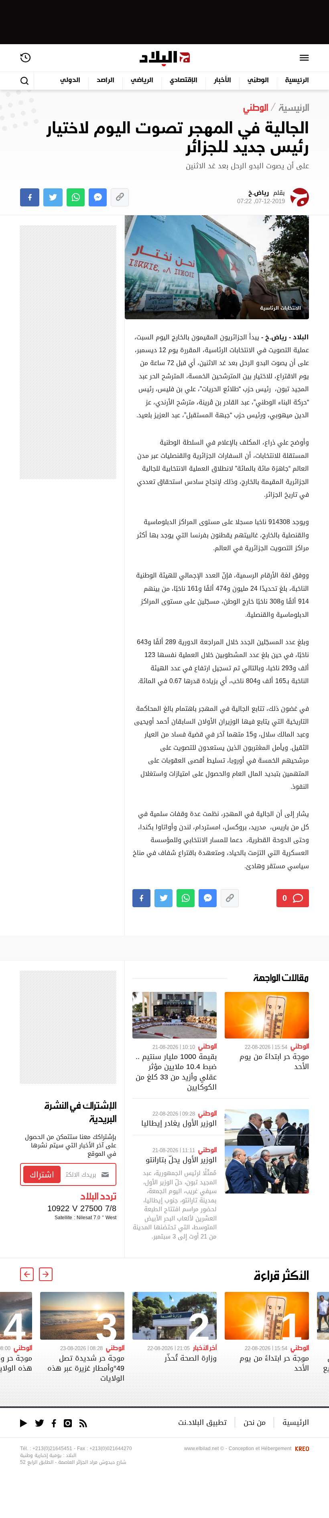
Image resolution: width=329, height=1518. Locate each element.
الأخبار (222, 80)
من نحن (255, 1422)
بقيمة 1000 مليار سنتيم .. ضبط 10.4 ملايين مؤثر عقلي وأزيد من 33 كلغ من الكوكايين (176, 1072)
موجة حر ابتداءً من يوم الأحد (274, 1061)
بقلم (261, 197)
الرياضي (142, 80)
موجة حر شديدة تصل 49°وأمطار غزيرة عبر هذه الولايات (85, 1368)
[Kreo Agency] (301, 1448)
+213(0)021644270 (110, 1448)
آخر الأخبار (205, 1347)
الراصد (105, 80)
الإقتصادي (183, 80)
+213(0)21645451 (52, 1448)
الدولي (70, 80)
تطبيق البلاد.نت (202, 1422)
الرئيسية (297, 80)
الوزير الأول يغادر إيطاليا (179, 1123)
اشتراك (42, 1174)
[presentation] (46, 1274)
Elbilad (165, 58)
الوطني (258, 80)
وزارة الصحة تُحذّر (190, 1358)
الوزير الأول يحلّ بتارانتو (181, 1159)
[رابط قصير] (120, 197)
